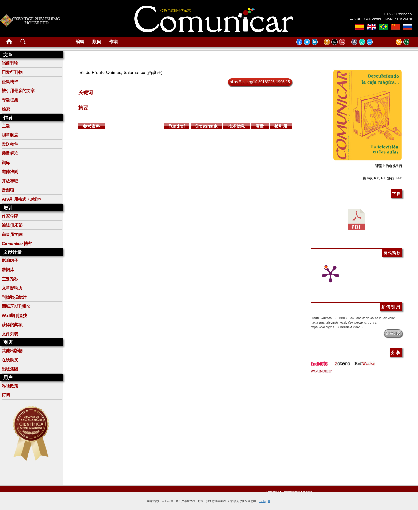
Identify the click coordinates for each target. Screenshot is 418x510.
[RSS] (391, 41)
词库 (6, 162)
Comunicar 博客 (17, 243)
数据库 (8, 269)
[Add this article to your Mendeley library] (321, 369)
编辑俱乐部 (12, 225)
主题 (6, 125)
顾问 (97, 41)
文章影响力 (12, 287)
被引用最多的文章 (18, 90)
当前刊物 (10, 63)
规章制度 (10, 134)
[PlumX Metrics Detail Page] (329, 274)
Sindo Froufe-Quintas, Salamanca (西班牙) (121, 72)
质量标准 (10, 153)
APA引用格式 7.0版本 (21, 199)
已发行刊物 (12, 72)
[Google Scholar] (327, 41)
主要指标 (10, 278)
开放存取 (10, 180)
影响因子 (10, 260)
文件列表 (10, 333)
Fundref (176, 126)
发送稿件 (10, 144)
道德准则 (10, 171)
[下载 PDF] (356, 219)
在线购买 (10, 359)
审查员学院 (12, 234)
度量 (260, 126)
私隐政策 (10, 385)
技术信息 (236, 126)
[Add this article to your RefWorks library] (364, 361)
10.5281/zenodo (398, 14)
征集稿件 (10, 81)
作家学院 (10, 216)
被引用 (280, 126)
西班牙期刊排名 (16, 306)
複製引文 (393, 333)
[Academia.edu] (355, 41)
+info (262, 501)
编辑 (80, 41)
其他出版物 (12, 350)
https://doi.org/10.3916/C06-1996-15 (260, 82)
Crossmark (206, 126)
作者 (113, 41)
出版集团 (10, 369)
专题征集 (10, 99)
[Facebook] (299, 41)
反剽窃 (8, 190)
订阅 (6, 395)
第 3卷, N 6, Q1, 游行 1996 (382, 178)
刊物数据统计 (14, 297)
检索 (6, 108)
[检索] (23, 42)
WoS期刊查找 (14, 315)
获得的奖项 (12, 324)
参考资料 (91, 126)
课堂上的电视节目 (388, 165)
